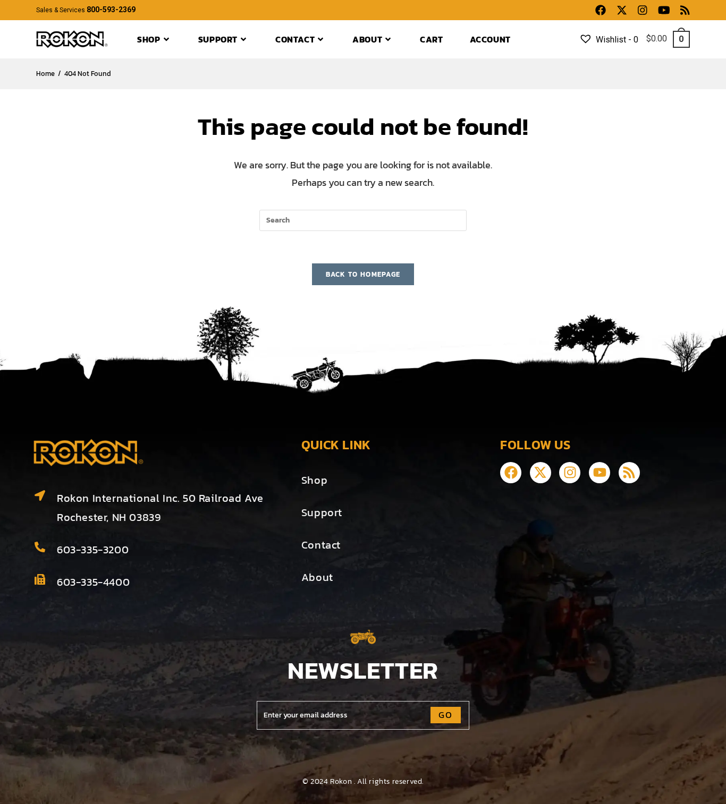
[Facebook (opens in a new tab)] (600, 10)
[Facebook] (510, 472)
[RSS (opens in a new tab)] (682, 10)
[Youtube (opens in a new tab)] (664, 10)
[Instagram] (569, 472)
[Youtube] (599, 472)
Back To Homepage (363, 274)
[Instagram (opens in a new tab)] (642, 10)
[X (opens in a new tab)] (621, 10)
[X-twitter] (540, 472)
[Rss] (629, 472)
